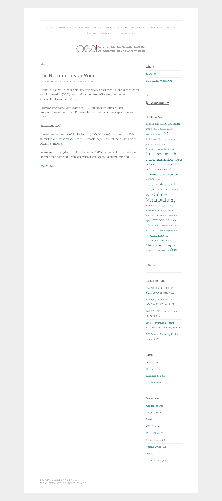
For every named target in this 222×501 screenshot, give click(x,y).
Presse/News (153, 432)
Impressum (128, 33)
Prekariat (169, 210)
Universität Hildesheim (170, 226)
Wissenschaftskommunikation (158, 250)
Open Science (167, 205)
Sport (148, 221)
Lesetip (150, 419)
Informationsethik (163, 153)
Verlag (149, 453)
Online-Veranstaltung (161, 197)
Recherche (151, 215)
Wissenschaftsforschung (159, 240)
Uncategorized (154, 439)
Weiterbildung (170, 230)
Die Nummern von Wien (68, 75)
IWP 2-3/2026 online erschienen (163, 311)
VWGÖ (160, 231)
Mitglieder (138, 27)
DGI (165, 134)
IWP (151, 179)
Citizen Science (160, 129)
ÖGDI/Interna (153, 426)
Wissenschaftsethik (157, 235)
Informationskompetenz (166, 159)
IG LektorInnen (161, 144)
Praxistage (162, 210)
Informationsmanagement (162, 164)
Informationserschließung (160, 149)
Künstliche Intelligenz (159, 189)
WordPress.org (153, 382)
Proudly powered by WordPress (58, 480)
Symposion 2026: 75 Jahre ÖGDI (73, 27)
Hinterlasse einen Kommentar (75, 81)
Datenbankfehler (154, 134)
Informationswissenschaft (164, 174)
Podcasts (123, 27)
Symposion (160, 220)
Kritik (157, 179)
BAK (148, 124)
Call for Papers (154, 405)
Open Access (153, 205)
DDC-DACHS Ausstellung (159, 80)
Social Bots (162, 215)
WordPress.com (77, 483)
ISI (147, 179)
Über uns (92, 33)
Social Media (173, 215)
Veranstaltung (151, 231)
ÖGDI (173, 250)
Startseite (151, 73)
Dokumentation (154, 139)
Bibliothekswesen (157, 124)
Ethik (165, 139)
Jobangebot (152, 412)
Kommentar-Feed (155, 375)
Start (50, 27)
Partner (170, 27)
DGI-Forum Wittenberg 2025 (161, 334)
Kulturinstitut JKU (160, 184)
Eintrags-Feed (153, 368)
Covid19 (170, 128)
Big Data (168, 123)
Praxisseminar (151, 210)
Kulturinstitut (110, 33)
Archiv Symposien (104, 27)
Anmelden (152, 362)
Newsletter (155, 27)
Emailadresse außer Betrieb (65, 139)
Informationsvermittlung (160, 169)
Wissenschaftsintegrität (161, 245)
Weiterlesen (49, 165)
